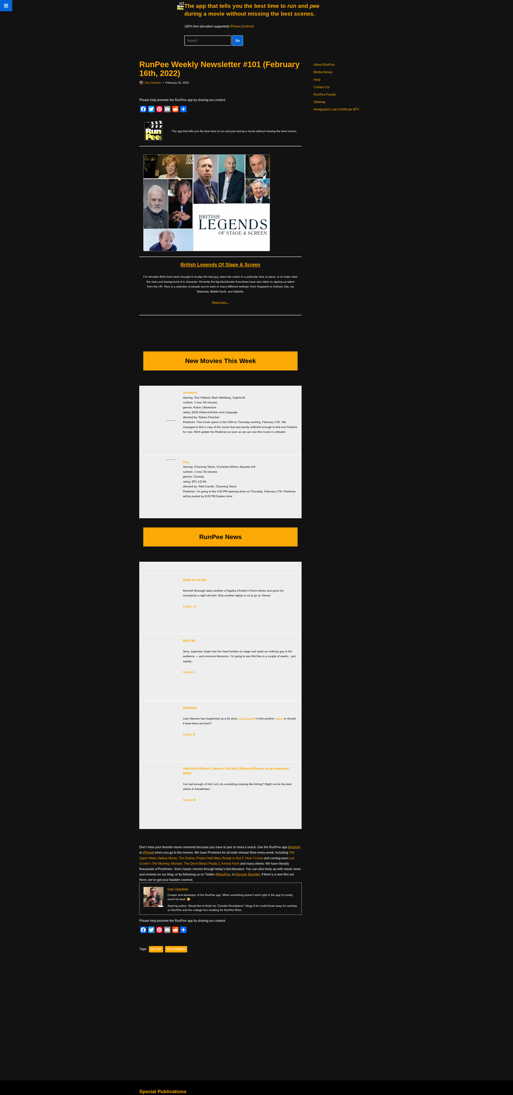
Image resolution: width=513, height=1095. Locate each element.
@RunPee (222, 874)
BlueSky (254, 874)
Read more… (220, 302)
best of (156, 949)
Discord (240, 874)
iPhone (235, 26)
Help (317, 79)
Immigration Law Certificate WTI (336, 109)
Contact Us (321, 87)
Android (247, 26)
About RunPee (324, 64)
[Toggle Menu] (6, 5)
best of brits (176, 949)
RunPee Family (325, 94)
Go (237, 40)
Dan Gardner (153, 82)
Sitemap (319, 102)
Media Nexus (323, 72)
